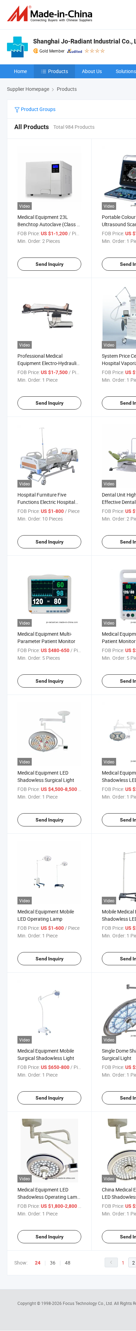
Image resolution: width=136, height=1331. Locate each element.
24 (37, 1263)
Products (58, 71)
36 (52, 1262)
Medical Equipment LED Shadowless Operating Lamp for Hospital (48, 1196)
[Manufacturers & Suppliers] (51, 14)
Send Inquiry (49, 264)
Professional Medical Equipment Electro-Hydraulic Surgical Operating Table (48, 363)
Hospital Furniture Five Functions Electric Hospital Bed (46, 502)
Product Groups (37, 109)
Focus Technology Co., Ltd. (88, 1303)
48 (67, 1262)
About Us (92, 71)
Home (20, 71)
